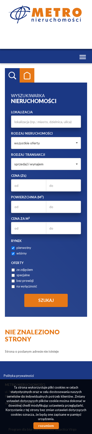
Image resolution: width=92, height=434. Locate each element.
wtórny (21, 253)
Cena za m (20, 218)
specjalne (23, 275)
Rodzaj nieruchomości (32, 133)
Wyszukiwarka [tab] (12, 75)
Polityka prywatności (19, 376)
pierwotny (23, 248)
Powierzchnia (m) (27, 197)
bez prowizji (25, 281)
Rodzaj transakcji (28, 155)
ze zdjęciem (24, 270)
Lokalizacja (22, 112)
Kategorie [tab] (27, 75)
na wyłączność (26, 286)
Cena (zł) (18, 176)
